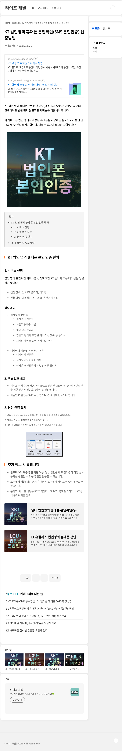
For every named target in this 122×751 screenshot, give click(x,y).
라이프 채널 (15, 7)
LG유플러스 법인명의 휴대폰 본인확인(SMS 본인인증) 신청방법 (40, 608)
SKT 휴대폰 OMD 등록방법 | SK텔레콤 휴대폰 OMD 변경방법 (39, 601)
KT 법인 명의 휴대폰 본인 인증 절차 (30, 222)
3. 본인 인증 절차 (23, 236)
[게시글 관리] (44, 578)
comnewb (35, 743)
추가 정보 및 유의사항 (23, 243)
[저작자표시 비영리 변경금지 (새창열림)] (65, 577)
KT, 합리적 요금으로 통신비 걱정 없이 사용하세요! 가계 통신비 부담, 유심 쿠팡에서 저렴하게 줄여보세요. (44, 68)
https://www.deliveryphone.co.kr (24, 80)
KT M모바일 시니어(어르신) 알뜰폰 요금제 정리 (31, 623)
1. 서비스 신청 (21, 227)
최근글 (96, 28)
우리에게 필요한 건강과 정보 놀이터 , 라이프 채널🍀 (32, 693)
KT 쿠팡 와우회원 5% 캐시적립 (25, 63)
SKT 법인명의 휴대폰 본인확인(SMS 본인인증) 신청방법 (36, 616)
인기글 (106, 28)
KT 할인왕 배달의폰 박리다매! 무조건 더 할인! (33, 85)
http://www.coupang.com (20, 59)
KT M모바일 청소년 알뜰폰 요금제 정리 (27, 630)
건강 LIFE (43, 8)
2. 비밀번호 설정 (23, 232)
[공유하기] (36, 578)
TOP (116, 740)
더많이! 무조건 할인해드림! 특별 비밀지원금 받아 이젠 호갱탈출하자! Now (35, 90)
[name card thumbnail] (75, 692)
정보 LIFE (56, 8)
